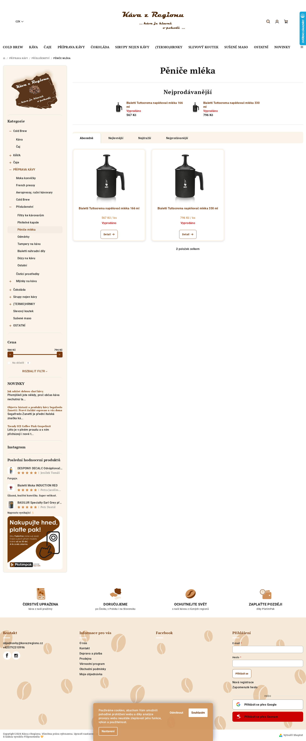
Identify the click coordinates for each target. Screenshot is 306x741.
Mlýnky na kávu (26, 281)
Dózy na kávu (26, 258)
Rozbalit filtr (33, 371)
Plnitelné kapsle (28, 222)
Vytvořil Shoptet (293, 735)
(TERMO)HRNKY (24, 304)
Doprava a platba (90, 653)
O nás (83, 643)
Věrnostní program (92, 664)
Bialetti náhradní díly (31, 251)
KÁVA (17, 155)
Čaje (16, 162)
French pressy (25, 185)
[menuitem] (13, 47)
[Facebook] (7, 655)
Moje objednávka (91, 674)
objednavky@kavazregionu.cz (23, 643)
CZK (18, 21)
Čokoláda (19, 289)
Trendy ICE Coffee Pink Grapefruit (29, 426)
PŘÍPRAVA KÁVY (24, 169)
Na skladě (20, 362)
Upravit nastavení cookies (89, 733)
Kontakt (84, 648)
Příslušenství (24, 206)
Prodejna (85, 658)
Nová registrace (243, 682)
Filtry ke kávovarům (31, 215)
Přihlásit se (241, 673)
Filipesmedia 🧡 (34, 736)
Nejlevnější (115, 138)
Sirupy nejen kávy (25, 297)
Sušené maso (22, 318)
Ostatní (22, 265)
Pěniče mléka (27, 229)
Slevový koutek (23, 311)
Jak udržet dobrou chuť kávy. (26, 391)
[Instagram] (16, 655)
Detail (107, 234)
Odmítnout (176, 712)
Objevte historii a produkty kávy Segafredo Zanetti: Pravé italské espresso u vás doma (35, 409)
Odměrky (24, 236)
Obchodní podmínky (92, 669)
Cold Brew (20, 131)
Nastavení (108, 731)
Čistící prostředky (27, 274)
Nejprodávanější (177, 138)
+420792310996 (14, 647)
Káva (19, 139)
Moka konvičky (26, 178)
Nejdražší (144, 138)
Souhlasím (198, 712)
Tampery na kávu (29, 244)
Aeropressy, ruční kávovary (34, 192)
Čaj (18, 146)
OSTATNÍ (19, 325)
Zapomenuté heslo (245, 687)
